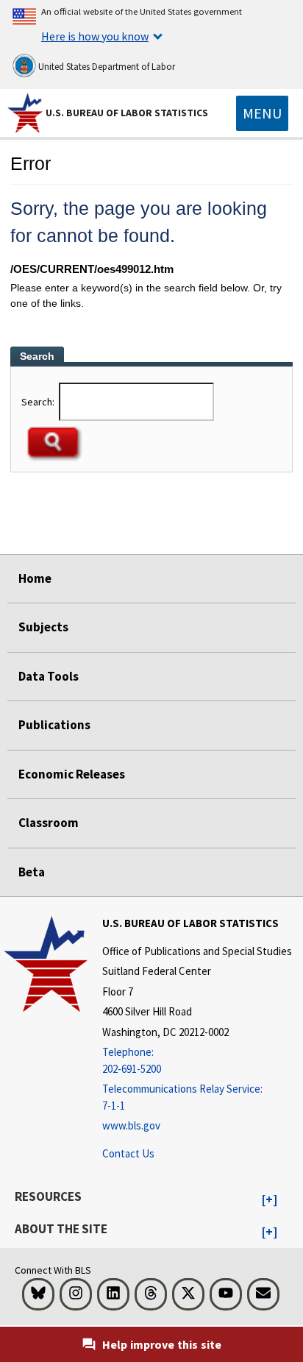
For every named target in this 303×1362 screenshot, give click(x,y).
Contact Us (128, 1153)
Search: (39, 401)
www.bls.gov (131, 1125)
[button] (269, 1200)
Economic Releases (71, 774)
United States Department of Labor (105, 66)
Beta (31, 872)
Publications (54, 725)
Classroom (48, 823)
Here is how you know (95, 36)
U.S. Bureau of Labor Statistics (127, 112)
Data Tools (48, 676)
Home (34, 578)
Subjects (43, 627)
